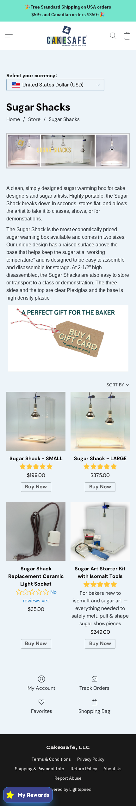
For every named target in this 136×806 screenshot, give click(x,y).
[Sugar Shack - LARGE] (100, 421)
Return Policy (84, 768)
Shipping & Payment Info (39, 768)
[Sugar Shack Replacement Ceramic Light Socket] (35, 531)
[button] (68, 36)
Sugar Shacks (64, 119)
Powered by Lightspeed (68, 789)
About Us (112, 768)
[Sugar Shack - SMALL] (35, 421)
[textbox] (51, 85)
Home (13, 119)
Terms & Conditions (51, 759)
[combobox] (55, 85)
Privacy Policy (90, 759)
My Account (41, 688)
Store (34, 119)
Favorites (41, 711)
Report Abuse (68, 778)
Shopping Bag (94, 711)
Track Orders (94, 688)
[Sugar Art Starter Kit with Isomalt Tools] (100, 531)
